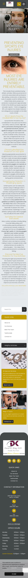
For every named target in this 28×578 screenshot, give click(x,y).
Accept (14, 574)
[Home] (11, 4)
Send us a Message (14, 524)
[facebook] (9, 461)
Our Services (8, 326)
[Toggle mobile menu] (3, 3)
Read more (7, 385)
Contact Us (8, 336)
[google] (14, 461)
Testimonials (8, 333)
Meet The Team (9, 330)
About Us (7, 323)
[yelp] (19, 461)
